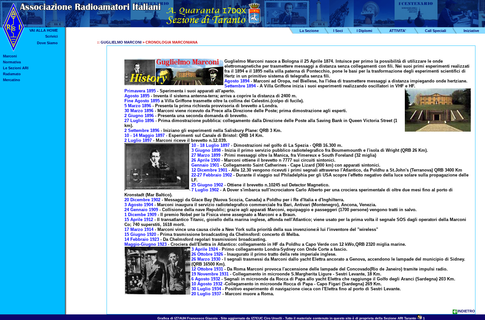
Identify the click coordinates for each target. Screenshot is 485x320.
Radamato (12, 74)
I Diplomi (364, 31)
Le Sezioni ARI (15, 68)
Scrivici (51, 36)
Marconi (10, 56)
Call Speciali (435, 31)
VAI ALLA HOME (43, 30)
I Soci (338, 31)
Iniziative (471, 31)
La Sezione (309, 31)
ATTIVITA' (397, 31)
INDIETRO (466, 311)
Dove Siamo (47, 43)
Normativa (12, 62)
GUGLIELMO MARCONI (121, 42)
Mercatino (11, 80)
